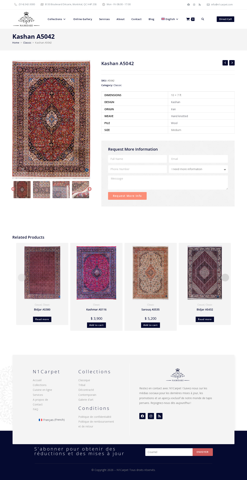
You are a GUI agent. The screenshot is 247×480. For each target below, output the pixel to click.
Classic (27, 42)
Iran (173, 109)
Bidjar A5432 (205, 309)
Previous (13, 189)
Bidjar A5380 (42, 309)
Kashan (175, 102)
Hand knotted (179, 116)
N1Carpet (123, 470)
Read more (42, 319)
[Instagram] (194, 4)
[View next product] (232, 62)
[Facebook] (188, 4)
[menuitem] (170, 19)
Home (15, 42)
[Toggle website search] (202, 19)
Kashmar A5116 (96, 309)
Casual (38, 304)
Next (89, 189)
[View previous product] (225, 62)
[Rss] (199, 4)
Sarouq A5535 (150, 309)
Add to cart (96, 325)
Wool (174, 123)
